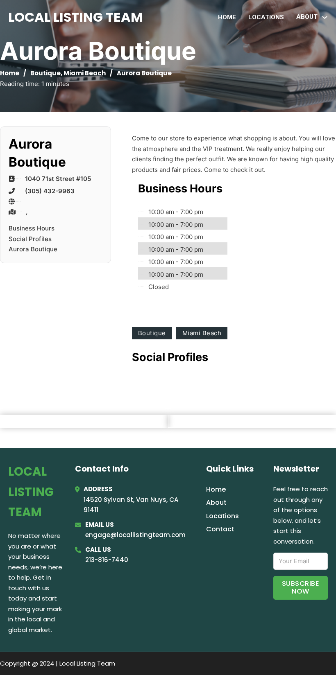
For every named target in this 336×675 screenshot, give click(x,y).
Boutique (45, 73)
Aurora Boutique (33, 249)
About (216, 502)
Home (227, 17)
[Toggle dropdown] (325, 17)
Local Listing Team (75, 17)
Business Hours (31, 228)
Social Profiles (30, 239)
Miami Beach (85, 73)
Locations (266, 17)
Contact (220, 529)
